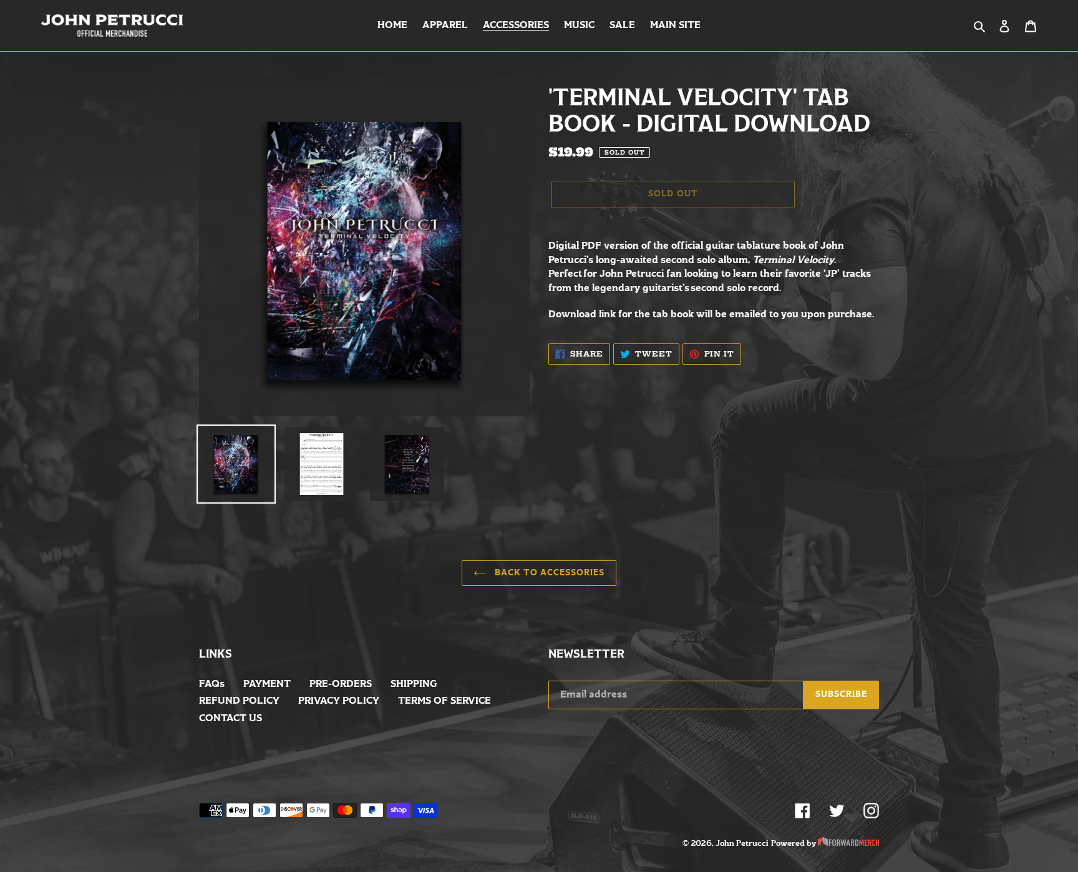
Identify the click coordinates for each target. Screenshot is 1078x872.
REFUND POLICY (239, 701)
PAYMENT (267, 684)
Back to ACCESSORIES (548, 573)
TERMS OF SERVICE (444, 701)
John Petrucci (742, 843)
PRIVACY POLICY (338, 701)
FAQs (212, 684)
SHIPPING (414, 684)
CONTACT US (230, 718)
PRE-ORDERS (340, 684)
